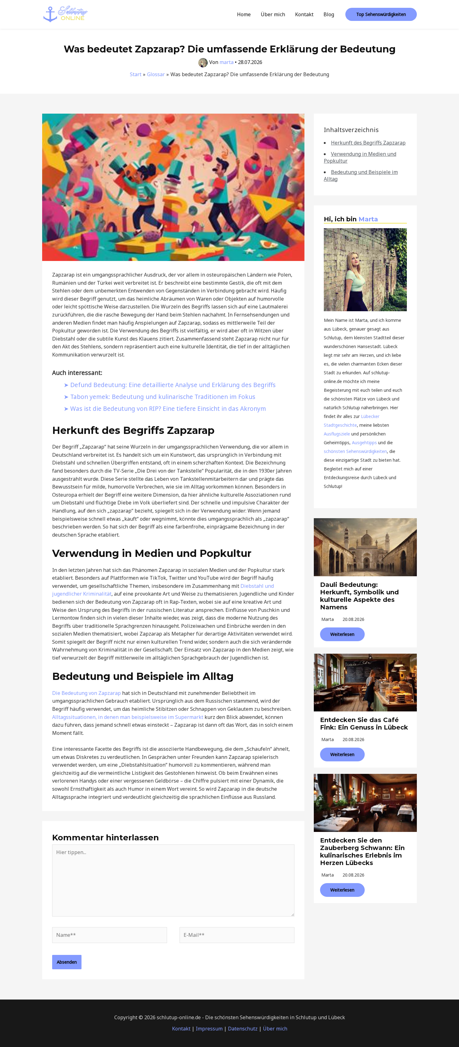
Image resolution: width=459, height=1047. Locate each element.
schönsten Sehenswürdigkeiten (355, 451)
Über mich (273, 14)
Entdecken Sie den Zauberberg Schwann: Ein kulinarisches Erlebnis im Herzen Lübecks (362, 852)
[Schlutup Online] (65, 13)
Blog (328, 14)
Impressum (209, 1028)
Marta (368, 219)
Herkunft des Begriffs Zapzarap (368, 142)
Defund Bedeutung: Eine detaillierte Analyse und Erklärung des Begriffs (173, 385)
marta (327, 619)
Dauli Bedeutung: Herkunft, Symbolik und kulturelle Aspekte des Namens (359, 596)
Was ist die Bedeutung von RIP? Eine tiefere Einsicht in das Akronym (168, 408)
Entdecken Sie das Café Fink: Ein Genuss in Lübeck (364, 723)
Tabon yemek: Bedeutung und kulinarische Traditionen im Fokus (162, 396)
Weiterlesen (342, 634)
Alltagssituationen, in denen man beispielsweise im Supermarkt (127, 717)
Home (244, 14)
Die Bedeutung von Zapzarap (86, 693)
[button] (381, 14)
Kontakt (304, 14)
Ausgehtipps (364, 442)
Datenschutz (243, 1028)
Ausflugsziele (337, 434)
